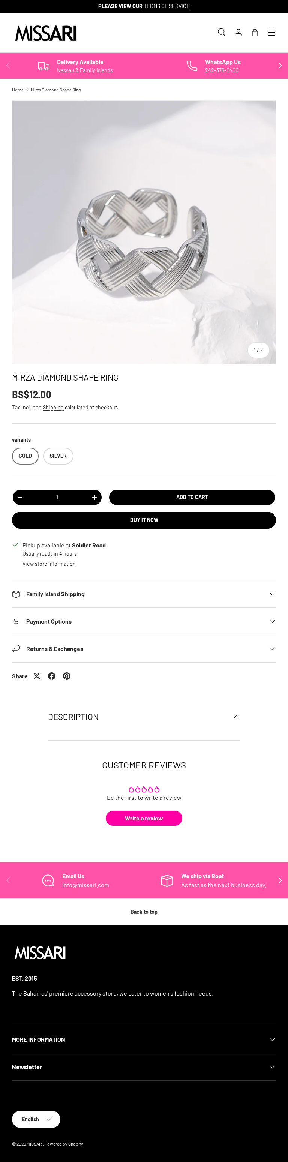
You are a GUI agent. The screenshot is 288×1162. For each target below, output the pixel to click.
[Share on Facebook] (51, 676)
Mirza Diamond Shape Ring (56, 89)
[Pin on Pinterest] (66, 676)
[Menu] (271, 32)
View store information (49, 564)
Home (18, 89)
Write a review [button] (144, 818)
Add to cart (192, 497)
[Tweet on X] (36, 676)
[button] (255, 32)
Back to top (144, 912)
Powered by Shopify (64, 1143)
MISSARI (35, 1143)
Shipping (53, 407)
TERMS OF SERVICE (167, 6)
